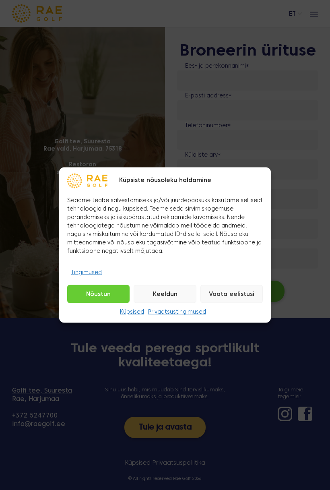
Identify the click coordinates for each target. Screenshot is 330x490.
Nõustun (98, 294)
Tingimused (86, 272)
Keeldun (165, 294)
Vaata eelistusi (231, 294)
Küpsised (132, 312)
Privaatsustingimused (177, 312)
